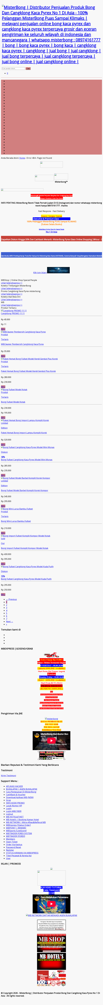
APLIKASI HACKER (14, 786)
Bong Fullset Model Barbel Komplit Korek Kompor (24, 490)
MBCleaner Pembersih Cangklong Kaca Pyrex (22, 344)
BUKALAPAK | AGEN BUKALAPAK (21, 789)
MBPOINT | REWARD (16, 827)
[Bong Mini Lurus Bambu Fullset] (17, 508)
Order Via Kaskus (14, 844)
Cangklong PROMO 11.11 (13, 313)
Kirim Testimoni (8, 775)
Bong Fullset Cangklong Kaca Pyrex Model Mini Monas (26, 459)
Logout (9, 814)
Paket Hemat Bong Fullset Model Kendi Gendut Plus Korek (28, 371)
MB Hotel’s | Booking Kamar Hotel (22, 819)
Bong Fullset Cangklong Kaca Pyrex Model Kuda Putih (26, 579)
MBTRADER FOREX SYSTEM (19, 833)
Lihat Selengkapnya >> (11, 283)
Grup (8, 800)
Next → (9, 621)
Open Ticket (11, 841)
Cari (28, 68)
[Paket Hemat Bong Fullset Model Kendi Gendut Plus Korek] (29, 358)
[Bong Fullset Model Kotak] (14, 389)
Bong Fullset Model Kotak (13, 402)
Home (22, 158)
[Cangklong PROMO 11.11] (14, 310)
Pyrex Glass (64, 218)
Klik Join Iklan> (40, 272)
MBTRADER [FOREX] (15, 836)
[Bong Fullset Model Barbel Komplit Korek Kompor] (25, 478)
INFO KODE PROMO (15, 803)
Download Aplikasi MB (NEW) (20, 797)
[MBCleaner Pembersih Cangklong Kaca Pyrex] (23, 331)
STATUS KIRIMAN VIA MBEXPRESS (22, 852)
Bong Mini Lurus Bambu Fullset (16, 521)
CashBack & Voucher (15, 794)
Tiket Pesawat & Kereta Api (19, 855)
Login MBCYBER (13, 811)
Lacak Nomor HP (14, 805)
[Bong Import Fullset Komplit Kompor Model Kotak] (25, 535)
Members (10, 839)
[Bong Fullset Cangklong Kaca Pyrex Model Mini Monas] (27, 447)
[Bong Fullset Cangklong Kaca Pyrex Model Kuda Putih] (27, 566)
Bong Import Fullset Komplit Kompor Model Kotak (24, 548)
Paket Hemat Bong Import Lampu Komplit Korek (24, 432)
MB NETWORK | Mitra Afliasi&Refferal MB (26, 822)
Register (10, 850)
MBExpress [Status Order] (18, 825)
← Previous (11, 599)
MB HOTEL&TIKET (15, 816)
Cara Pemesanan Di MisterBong (21, 791)
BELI (3, 329)
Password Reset (13, 847)
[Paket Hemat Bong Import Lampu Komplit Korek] (25, 420)
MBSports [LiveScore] (16, 830)
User (8, 858)
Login (8, 808)
